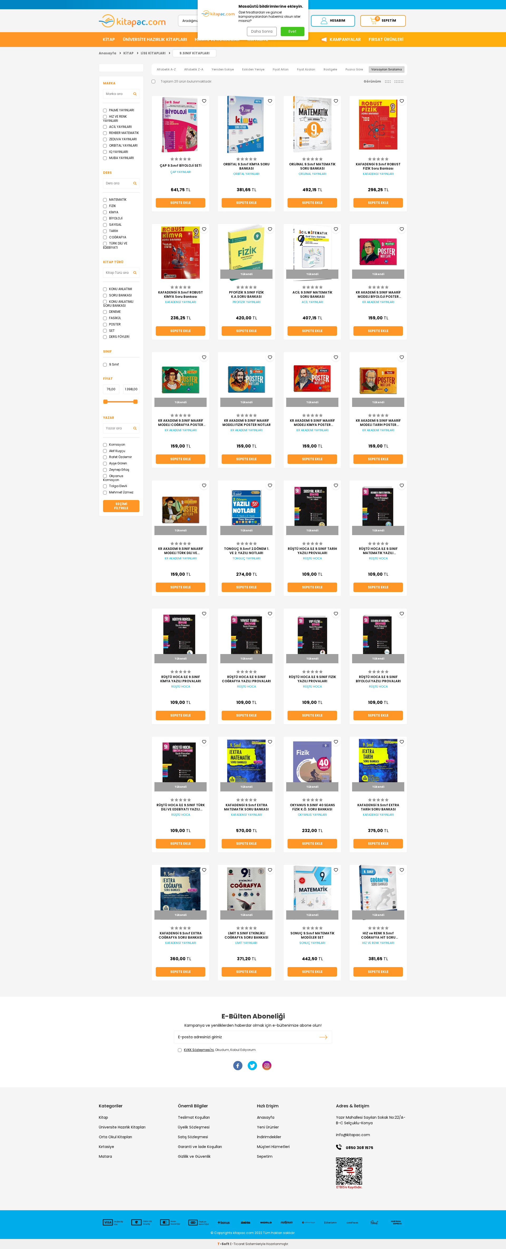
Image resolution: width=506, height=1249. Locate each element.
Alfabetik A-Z (166, 69)
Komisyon (116, 444)
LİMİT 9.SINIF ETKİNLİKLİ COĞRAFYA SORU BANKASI (246, 935)
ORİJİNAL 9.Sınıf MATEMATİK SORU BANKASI (312, 166)
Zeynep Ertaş (118, 469)
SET (111, 330)
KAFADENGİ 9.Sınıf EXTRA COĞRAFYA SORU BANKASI (180, 935)
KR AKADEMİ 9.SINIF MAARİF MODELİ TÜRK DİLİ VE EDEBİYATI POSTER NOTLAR (180, 551)
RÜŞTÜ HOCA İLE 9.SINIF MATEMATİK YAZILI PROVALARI (378, 551)
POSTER (114, 324)
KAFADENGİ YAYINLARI (378, 174)
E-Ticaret (237, 1244)
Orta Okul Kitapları (115, 1137)
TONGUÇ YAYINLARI (246, 558)
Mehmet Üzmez (120, 492)
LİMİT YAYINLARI (246, 943)
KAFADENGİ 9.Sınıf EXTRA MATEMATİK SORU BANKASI (246, 807)
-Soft (223, 1244)
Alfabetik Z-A (193, 69)
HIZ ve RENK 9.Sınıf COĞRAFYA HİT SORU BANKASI (378, 935)
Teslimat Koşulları (194, 1117)
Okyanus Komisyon (113, 478)
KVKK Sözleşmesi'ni (199, 1050)
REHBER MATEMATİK (123, 133)
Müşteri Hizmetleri (273, 1146)
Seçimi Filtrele (121, 506)
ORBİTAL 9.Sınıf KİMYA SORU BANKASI (246, 166)
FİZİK (112, 206)
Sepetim (265, 1156)
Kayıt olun (323, 1037)
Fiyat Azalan (306, 69)
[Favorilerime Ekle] (204, 101)
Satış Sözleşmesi (193, 1137)
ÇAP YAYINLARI (180, 172)
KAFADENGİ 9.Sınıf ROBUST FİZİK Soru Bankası (378, 166)
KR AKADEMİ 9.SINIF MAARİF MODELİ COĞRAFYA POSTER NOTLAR (180, 423)
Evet (292, 31)
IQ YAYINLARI (118, 152)
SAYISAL (114, 224)
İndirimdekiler (269, 1137)
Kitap (103, 1117)
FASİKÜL (114, 318)
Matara (105, 1156)
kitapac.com (243, 1233)
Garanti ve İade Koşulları (200, 1146)
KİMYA (113, 212)
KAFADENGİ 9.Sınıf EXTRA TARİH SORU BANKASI (378, 807)
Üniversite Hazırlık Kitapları (122, 1127)
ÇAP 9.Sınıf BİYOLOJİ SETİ (180, 166)
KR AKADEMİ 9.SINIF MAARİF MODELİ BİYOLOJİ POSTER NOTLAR (378, 294)
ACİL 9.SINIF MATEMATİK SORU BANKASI (312, 294)
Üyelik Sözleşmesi (194, 1127)
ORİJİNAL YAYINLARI (312, 174)
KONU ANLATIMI (120, 289)
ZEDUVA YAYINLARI (122, 139)
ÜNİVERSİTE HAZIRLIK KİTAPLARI (155, 39)
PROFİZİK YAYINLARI (246, 302)
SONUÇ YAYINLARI (312, 943)
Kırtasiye (106, 1146)
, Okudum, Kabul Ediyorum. (220, 1050)
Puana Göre (354, 69)
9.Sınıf (113, 364)
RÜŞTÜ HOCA (312, 558)
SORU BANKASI (120, 295)
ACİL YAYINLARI (120, 126)
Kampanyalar (345, 39)
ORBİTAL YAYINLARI (123, 145)
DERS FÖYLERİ (118, 336)
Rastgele (330, 69)
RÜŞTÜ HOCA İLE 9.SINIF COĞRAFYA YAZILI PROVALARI (246, 679)
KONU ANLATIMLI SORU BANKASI (118, 303)
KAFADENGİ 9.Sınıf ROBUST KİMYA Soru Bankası (180, 294)
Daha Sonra (262, 31)
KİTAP (109, 39)
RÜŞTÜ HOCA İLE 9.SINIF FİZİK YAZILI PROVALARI (312, 679)
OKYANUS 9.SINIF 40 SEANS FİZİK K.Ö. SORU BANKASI (312, 807)
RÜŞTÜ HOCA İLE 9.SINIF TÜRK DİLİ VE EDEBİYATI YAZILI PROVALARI (181, 807)
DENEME (114, 311)
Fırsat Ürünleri (386, 39)
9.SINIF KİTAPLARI (194, 53)
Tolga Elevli (117, 486)
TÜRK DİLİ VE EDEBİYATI (115, 245)
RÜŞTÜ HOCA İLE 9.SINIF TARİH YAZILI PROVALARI (312, 551)
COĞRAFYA (117, 237)
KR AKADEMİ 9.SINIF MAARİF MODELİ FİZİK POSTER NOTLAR (246, 423)
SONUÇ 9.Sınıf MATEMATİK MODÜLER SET (312, 935)
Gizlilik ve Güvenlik (194, 1156)
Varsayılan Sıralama (386, 69)
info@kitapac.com (353, 1134)
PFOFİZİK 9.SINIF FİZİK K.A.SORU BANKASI (246, 294)
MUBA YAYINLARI (121, 158)
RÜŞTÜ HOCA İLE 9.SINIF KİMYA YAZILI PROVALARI (180, 679)
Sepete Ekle (180, 202)
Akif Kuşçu (116, 451)
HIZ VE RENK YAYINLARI (115, 118)
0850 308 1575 (359, 1147)
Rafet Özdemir (120, 457)
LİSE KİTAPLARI (153, 53)
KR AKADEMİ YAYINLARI (378, 302)
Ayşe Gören (117, 463)
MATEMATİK (117, 199)
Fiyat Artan (281, 69)
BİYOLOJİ (115, 218)
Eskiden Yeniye (253, 69)
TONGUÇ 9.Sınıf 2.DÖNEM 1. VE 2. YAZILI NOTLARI (246, 551)
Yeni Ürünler (268, 1127)
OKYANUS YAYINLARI (312, 815)
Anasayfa (107, 53)
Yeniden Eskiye (223, 69)
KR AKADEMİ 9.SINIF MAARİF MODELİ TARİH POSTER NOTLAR (378, 423)
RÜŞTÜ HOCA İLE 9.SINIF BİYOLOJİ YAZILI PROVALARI (378, 679)
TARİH (113, 231)
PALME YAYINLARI (121, 110)
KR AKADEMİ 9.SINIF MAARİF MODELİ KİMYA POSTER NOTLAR (312, 423)
